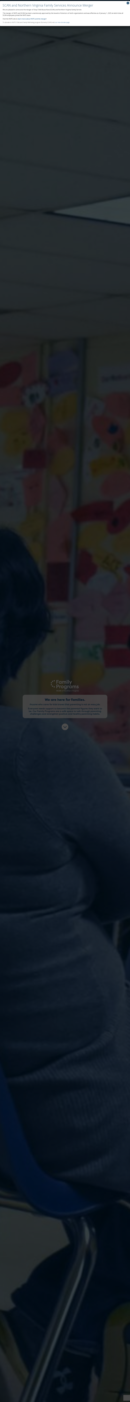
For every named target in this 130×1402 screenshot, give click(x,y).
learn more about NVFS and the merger (32, 19)
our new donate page (62, 22)
